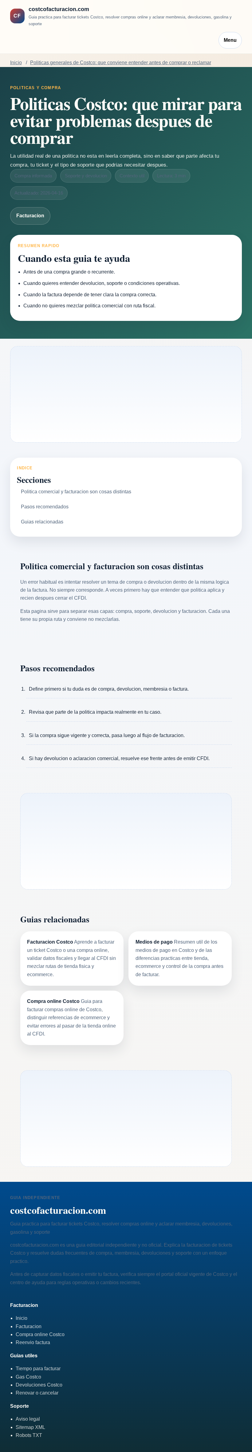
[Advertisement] (126, 394)
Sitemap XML (30, 1427)
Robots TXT (29, 1435)
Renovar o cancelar (37, 1392)
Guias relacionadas (42, 521)
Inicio (16, 62)
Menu (230, 40)
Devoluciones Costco (39, 1384)
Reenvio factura (33, 1342)
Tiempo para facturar (38, 1368)
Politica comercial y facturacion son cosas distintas (76, 491)
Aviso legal (28, 1419)
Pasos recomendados (45, 506)
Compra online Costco (40, 1334)
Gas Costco (28, 1376)
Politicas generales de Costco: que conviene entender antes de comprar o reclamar (120, 62)
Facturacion (30, 215)
